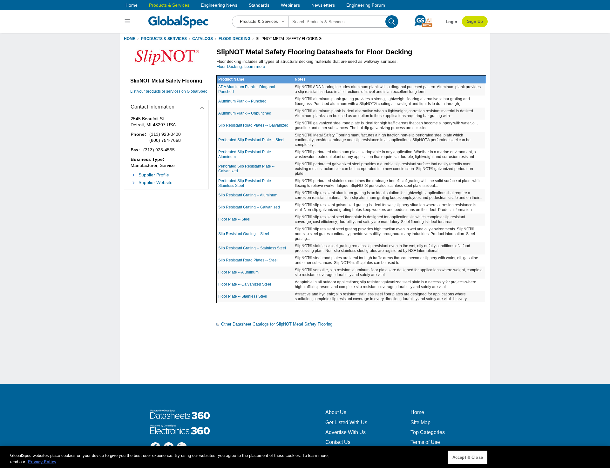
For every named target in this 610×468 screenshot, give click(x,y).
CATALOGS (202, 38)
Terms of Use (425, 442)
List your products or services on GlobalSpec (168, 91)
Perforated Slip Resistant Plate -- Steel (251, 140)
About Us (335, 412)
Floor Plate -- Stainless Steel (242, 296)
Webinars (290, 5)
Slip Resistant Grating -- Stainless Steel (252, 248)
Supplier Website (156, 182)
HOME (129, 38)
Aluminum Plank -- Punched (242, 101)
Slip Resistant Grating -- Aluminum (247, 195)
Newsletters (323, 5)
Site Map (420, 422)
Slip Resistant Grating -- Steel (243, 234)
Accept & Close (467, 457)
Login (451, 21)
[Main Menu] (128, 21)
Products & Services (169, 5)
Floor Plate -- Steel (234, 219)
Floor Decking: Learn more (240, 66)
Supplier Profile (154, 174)
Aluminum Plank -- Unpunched (244, 113)
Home (131, 5)
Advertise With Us (345, 432)
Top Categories (427, 432)
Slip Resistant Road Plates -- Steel (248, 260)
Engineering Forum (365, 5)
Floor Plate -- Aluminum (238, 272)
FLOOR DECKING (234, 38)
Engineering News (219, 5)
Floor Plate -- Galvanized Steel (244, 284)
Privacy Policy (42, 461)
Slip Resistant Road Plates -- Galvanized (253, 125)
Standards (259, 5)
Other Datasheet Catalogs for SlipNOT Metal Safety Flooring (276, 324)
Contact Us (337, 442)
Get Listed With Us (346, 422)
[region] (305, 457)
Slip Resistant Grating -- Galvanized (249, 207)
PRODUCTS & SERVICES (164, 38)
